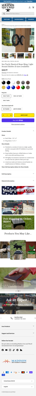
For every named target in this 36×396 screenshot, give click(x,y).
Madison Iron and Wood (10, 392)
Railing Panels (19, 19)
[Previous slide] (2, 250)
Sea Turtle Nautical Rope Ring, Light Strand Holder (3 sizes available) (16, 25)
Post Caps (7, 19)
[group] (18, 279)
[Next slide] (34, 250)
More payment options (18, 124)
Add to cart (24, 115)
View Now (8, 226)
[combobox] (18, 13)
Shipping (4, 72)
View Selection (5, 256)
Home (3, 24)
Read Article (5, 286)
